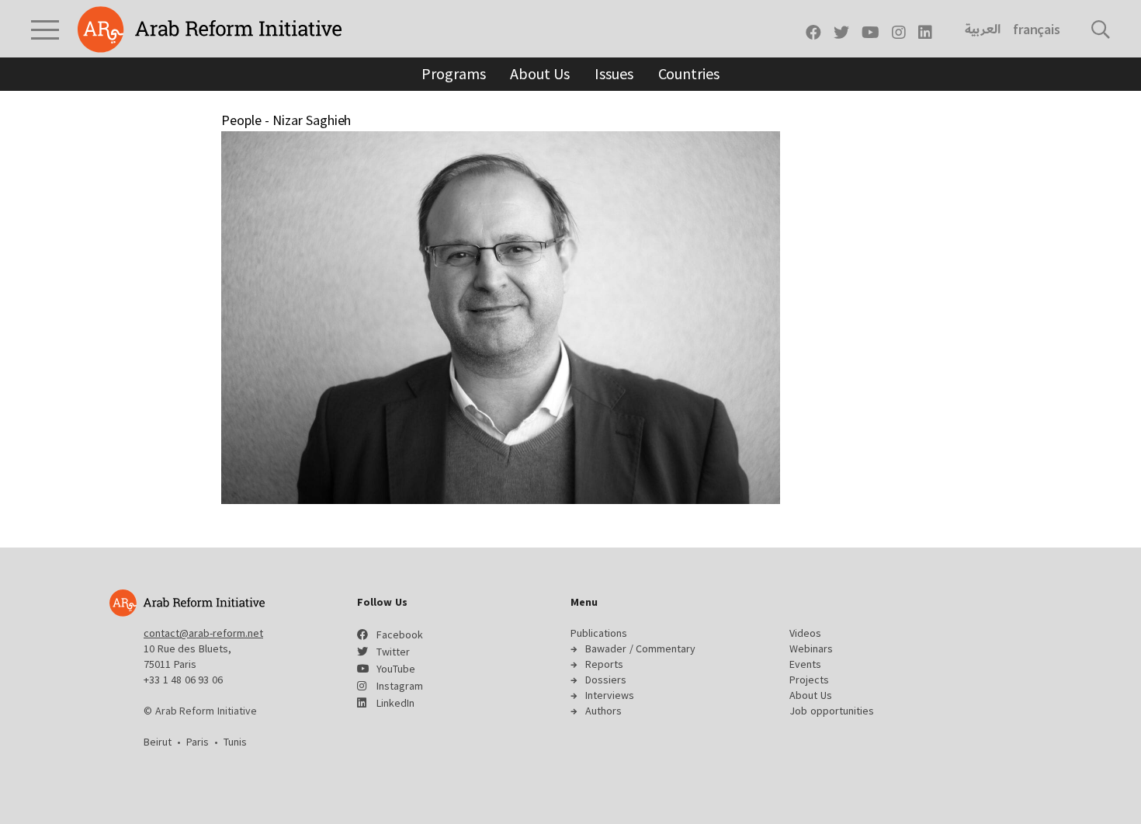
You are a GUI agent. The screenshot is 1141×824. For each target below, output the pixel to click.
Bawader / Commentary (640, 648)
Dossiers (605, 680)
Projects (809, 680)
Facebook (399, 634)
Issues (614, 73)
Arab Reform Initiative (210, 29)
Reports (604, 664)
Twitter (393, 652)
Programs (453, 73)
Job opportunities (831, 711)
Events (805, 664)
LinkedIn (395, 703)
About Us (540, 73)
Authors (603, 711)
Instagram (399, 686)
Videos (805, 633)
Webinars (811, 648)
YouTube (395, 669)
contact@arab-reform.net (203, 633)
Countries (689, 73)
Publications (598, 633)
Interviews (609, 695)
